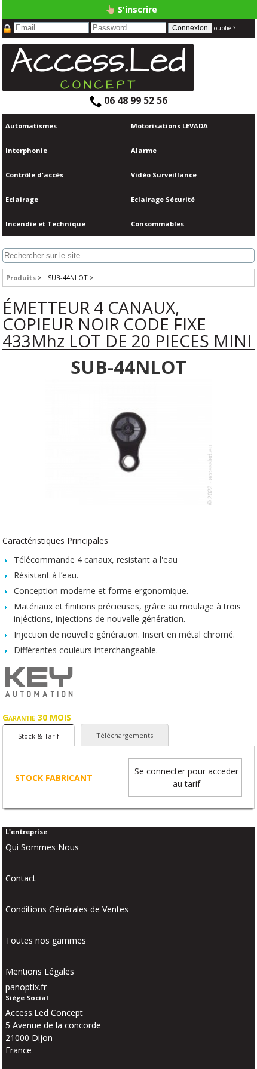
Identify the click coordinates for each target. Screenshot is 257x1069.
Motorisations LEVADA (169, 125)
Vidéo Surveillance (164, 174)
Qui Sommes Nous (42, 847)
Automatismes (31, 125)
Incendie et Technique (45, 223)
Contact (20, 878)
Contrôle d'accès (34, 174)
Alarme (144, 150)
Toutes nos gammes (45, 940)
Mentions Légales (39, 971)
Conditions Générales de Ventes (66, 909)
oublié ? (224, 28)
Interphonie (26, 150)
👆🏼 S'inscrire (131, 9)
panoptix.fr (26, 987)
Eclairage (21, 199)
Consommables (157, 223)
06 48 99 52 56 (134, 100)
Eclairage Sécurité (163, 199)
